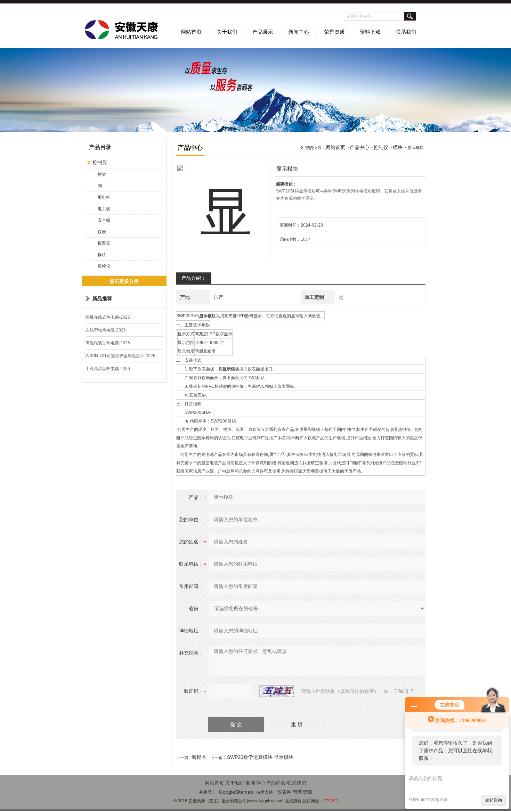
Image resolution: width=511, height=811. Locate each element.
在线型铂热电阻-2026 (106, 330)
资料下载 (370, 32)
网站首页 (191, 32)
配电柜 (104, 197)
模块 (102, 254)
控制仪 (99, 162)
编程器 (199, 757)
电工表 (104, 208)
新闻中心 (298, 32)
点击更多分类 (124, 281)
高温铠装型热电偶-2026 (108, 343)
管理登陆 (302, 792)
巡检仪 (104, 266)
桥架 (102, 174)
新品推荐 (102, 298)
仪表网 (284, 792)
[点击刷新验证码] (276, 691)
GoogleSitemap (236, 792)
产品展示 (262, 32)
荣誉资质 (334, 32)
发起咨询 (493, 800)
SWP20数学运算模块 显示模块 (260, 757)
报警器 (104, 243)
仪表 (102, 231)
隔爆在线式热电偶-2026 (108, 317)
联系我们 (406, 32)
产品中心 (359, 147)
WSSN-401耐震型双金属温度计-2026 (120, 355)
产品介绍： (193, 278)
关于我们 (227, 32)
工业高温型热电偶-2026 (108, 368)
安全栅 (104, 220)
